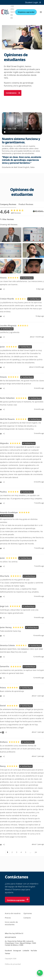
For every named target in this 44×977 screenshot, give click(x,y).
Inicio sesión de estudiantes (11, 923)
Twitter (7, 954)
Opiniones (27, 913)
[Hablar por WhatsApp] (40, 973)
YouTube (34, 951)
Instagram (17, 951)
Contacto (27, 918)
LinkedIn (26, 951)
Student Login (31, 2)
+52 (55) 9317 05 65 (13, 12)
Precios (8, 918)
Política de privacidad (13, 964)
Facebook (8, 951)
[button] (41, 12)
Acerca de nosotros (13, 913)
